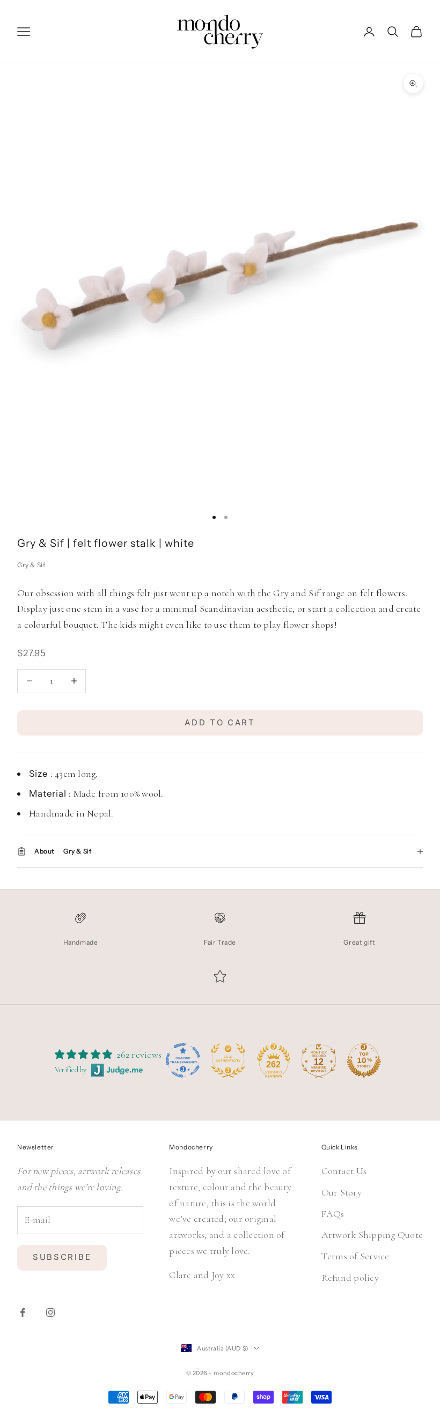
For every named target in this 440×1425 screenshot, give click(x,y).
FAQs (332, 1214)
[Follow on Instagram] (50, 1312)
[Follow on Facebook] (22, 1312)
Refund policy (350, 1277)
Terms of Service (355, 1256)
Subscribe (62, 1257)
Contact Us (344, 1171)
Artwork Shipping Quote (372, 1235)
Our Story (341, 1192)
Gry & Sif (31, 565)
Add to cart (220, 722)
